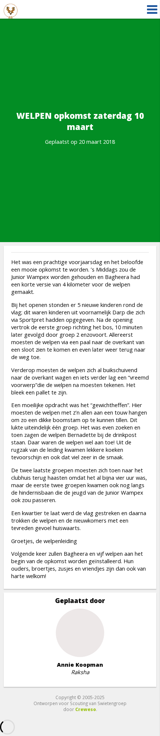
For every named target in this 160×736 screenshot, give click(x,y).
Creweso (85, 709)
